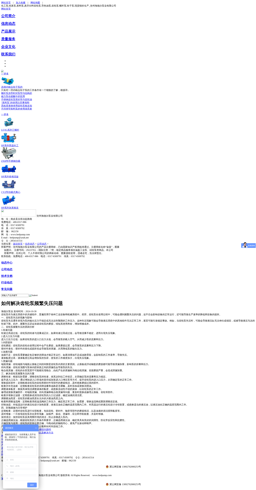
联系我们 (8, 54)
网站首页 (6, 2)
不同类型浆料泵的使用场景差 (16, 109)
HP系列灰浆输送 (10, 207)
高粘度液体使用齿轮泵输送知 (16, 105)
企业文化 (8, 47)
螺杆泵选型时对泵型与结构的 (16, 93)
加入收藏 (20, 2)
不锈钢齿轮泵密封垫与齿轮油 (16, 99)
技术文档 (6, 276)
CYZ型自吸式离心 (10, 192)
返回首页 (18, 244)
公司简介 (8, 16)
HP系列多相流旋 (10, 176)
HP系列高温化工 (10, 145)
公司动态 (42, 244)
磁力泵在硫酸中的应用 (13, 96)
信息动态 (8, 23)
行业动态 (6, 282)
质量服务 (8, 39)
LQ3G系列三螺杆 (10, 130)
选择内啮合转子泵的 (12, 87)
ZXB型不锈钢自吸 (10, 161)
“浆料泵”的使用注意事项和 (15, 102)
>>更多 (5, 73)
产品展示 (8, 31)
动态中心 (6, 262)
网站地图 (35, 2)
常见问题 (6, 289)
